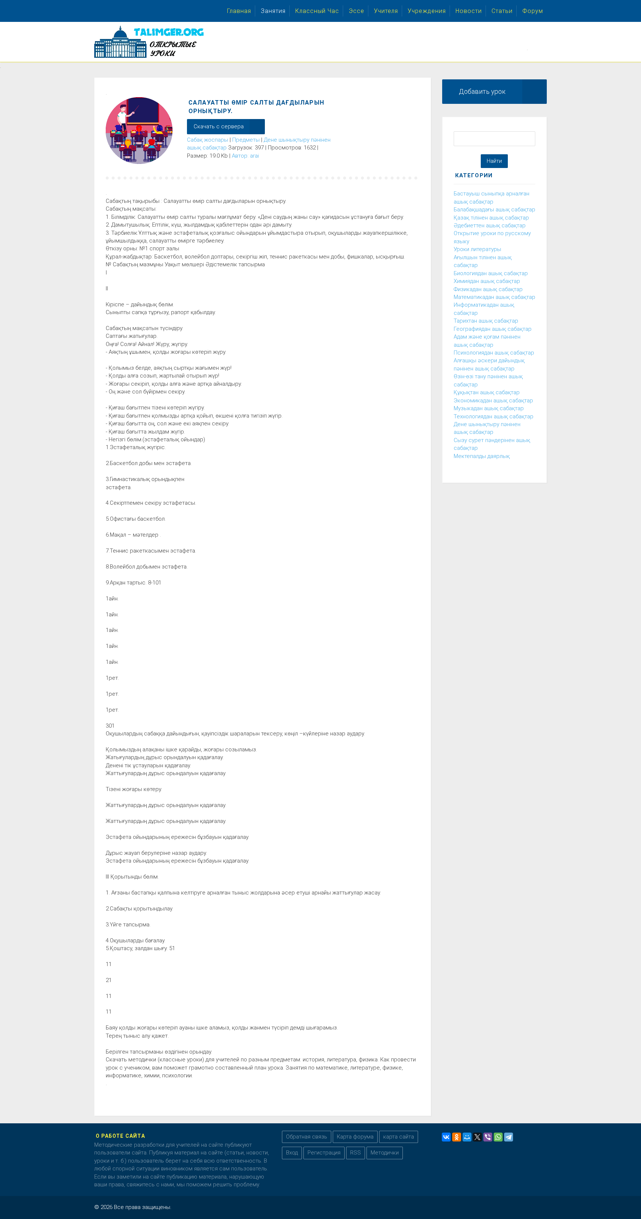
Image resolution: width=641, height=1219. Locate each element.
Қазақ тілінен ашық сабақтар (491, 217)
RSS (355, 1152)
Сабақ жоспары (207, 139)
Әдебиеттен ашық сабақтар (490, 225)
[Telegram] (508, 1137)
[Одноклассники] (456, 1137)
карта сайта (398, 1136)
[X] (477, 1137)
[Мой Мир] (467, 1137)
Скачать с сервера (219, 126)
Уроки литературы (477, 249)
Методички (385, 1152)
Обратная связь (306, 1136)
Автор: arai (245, 155)
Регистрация (324, 1152)
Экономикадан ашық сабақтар (493, 400)
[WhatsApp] (498, 1137)
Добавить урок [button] (482, 91)
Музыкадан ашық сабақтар (489, 408)
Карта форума (355, 1136)
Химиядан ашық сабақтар (487, 281)
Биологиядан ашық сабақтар (491, 273)
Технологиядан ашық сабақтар (493, 416)
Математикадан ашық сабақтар (494, 297)
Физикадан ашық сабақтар (488, 289)
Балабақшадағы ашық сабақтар (494, 209)
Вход (292, 1152)
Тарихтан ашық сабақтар (486, 320)
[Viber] (487, 1137)
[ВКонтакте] (446, 1137)
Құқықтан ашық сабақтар (487, 392)
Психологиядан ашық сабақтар (494, 352)
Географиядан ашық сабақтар (493, 329)
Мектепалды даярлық (482, 456)
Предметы (246, 139)
